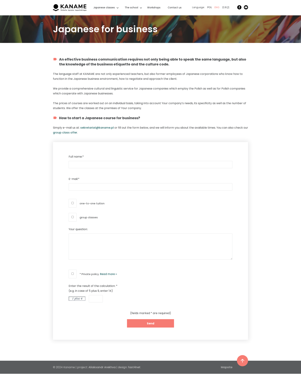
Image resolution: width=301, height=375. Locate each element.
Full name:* (76, 157)
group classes (89, 217)
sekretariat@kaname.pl (97, 128)
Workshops (153, 7)
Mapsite (226, 367)
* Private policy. (98, 274)
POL (209, 7)
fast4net (134, 367)
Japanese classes (104, 7)
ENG (216, 7)
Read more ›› (108, 274)
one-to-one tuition (92, 203)
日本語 (225, 7)
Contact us (175, 7)
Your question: (78, 229)
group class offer (65, 133)
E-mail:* (74, 179)
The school (131, 7)
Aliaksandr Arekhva (102, 367)
